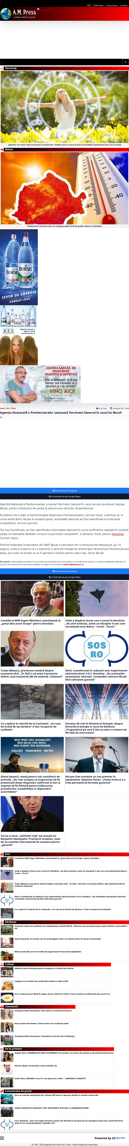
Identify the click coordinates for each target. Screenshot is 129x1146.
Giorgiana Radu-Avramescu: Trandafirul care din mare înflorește (45, 1036)
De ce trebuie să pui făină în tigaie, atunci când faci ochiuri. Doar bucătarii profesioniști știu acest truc (62, 994)
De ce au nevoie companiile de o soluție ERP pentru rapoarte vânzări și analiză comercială (56, 1095)
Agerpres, (118, 534)
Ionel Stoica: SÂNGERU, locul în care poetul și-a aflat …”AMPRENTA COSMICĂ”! (50, 1078)
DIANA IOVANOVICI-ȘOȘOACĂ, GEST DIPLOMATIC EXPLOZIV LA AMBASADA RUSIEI (52, 1108)
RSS (89, 5)
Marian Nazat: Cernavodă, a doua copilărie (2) (36, 1065)
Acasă (2, 408)
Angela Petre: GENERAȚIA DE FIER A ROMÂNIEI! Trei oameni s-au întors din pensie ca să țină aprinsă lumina (64, 1053)
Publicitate (98, 5)
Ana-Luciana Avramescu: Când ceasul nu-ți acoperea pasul (42, 1023)
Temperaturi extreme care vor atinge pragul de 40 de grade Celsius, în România (64, 226)
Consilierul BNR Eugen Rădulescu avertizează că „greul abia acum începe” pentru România (30, 622)
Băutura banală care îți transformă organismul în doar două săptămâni (48, 951)
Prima (13, 408)
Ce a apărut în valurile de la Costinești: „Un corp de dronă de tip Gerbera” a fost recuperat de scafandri (31, 726)
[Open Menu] (2, 62)
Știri (7, 408)
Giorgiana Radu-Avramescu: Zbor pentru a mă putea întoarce (43, 1010)
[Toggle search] (125, 62)
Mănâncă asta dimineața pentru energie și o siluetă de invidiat (44, 968)
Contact (124, 5)
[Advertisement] (64, 39)
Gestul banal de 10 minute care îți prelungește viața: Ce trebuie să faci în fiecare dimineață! (58, 939)
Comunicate (112, 5)
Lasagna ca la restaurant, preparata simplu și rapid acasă (41, 981)
